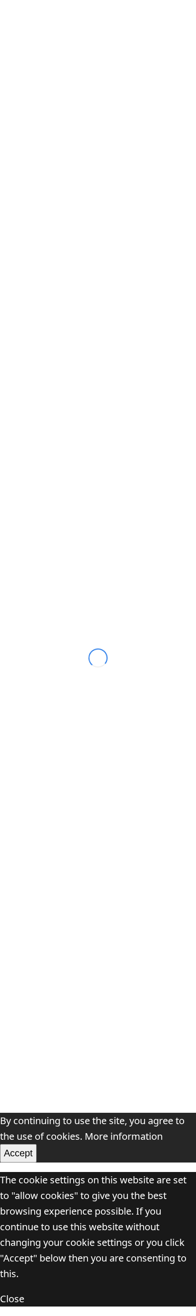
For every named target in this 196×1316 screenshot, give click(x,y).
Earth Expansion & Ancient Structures (92, 1007)
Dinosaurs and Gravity (59, 956)
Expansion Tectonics (54, 981)
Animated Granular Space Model (81, 879)
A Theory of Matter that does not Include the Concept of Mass (86, 589)
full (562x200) (96, 198)
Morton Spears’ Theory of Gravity (82, 853)
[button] (181, 19)
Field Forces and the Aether (84, 464)
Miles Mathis (38, 905)
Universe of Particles (73, 19)
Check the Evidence (52, 1033)
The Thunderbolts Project (65, 930)
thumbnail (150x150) (107, 214)
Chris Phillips (52, 630)
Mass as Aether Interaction (83, 438)
